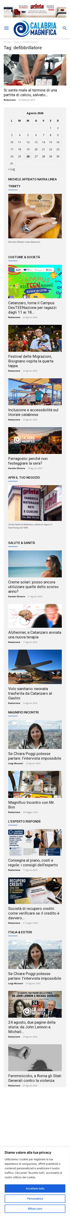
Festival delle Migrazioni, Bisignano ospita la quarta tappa (30, 361)
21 (43, 149)
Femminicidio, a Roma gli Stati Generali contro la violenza (34, 1078)
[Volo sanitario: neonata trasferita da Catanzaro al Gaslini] (35, 667)
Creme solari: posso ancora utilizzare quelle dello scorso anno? (33, 587)
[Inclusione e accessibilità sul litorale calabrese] (35, 391)
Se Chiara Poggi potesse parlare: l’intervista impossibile (34, 756)
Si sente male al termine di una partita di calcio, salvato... (30, 92)
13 (36, 142)
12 (28, 142)
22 (50, 149)
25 (19, 156)
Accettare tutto (35, 1188)
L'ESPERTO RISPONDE (24, 821)
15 (50, 142)
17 (11, 149)
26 (28, 156)
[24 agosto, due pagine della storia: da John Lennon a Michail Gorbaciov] (35, 1004)
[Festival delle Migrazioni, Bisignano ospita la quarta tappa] (35, 338)
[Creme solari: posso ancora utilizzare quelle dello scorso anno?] (35, 563)
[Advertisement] (35, 1126)
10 (11, 142)
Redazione (10, 99)
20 (36, 149)
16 (57, 142)
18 (19, 149)
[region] (35, 1181)
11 (19, 142)
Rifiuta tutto (35, 1208)
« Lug (11, 169)
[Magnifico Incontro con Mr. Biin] (35, 784)
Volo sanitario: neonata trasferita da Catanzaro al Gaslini (30, 693)
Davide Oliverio (16, 468)
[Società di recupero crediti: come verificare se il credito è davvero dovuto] (35, 891)
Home (7, 42)
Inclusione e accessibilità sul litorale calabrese (33, 412)
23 (57, 149)
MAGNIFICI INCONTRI (23, 712)
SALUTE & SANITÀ (21, 543)
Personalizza (35, 1198)
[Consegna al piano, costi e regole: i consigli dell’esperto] (35, 842)
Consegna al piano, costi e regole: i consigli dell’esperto (33, 862)
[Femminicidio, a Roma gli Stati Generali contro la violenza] (35, 1057)
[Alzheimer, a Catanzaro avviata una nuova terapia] (35, 616)
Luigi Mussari (15, 763)
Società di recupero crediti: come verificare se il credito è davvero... (33, 913)
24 (11, 156)
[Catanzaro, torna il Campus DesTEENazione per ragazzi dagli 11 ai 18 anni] (35, 281)
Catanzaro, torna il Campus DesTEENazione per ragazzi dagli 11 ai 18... (32, 308)
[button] (6, 28)
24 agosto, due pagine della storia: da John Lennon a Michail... (31, 1027)
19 (28, 149)
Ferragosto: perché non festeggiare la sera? (28, 461)
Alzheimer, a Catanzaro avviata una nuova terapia (34, 634)
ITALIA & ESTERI (20, 932)
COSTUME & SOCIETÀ (24, 257)
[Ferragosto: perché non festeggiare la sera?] (35, 440)
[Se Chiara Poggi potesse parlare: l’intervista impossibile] (35, 734)
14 (43, 142)
